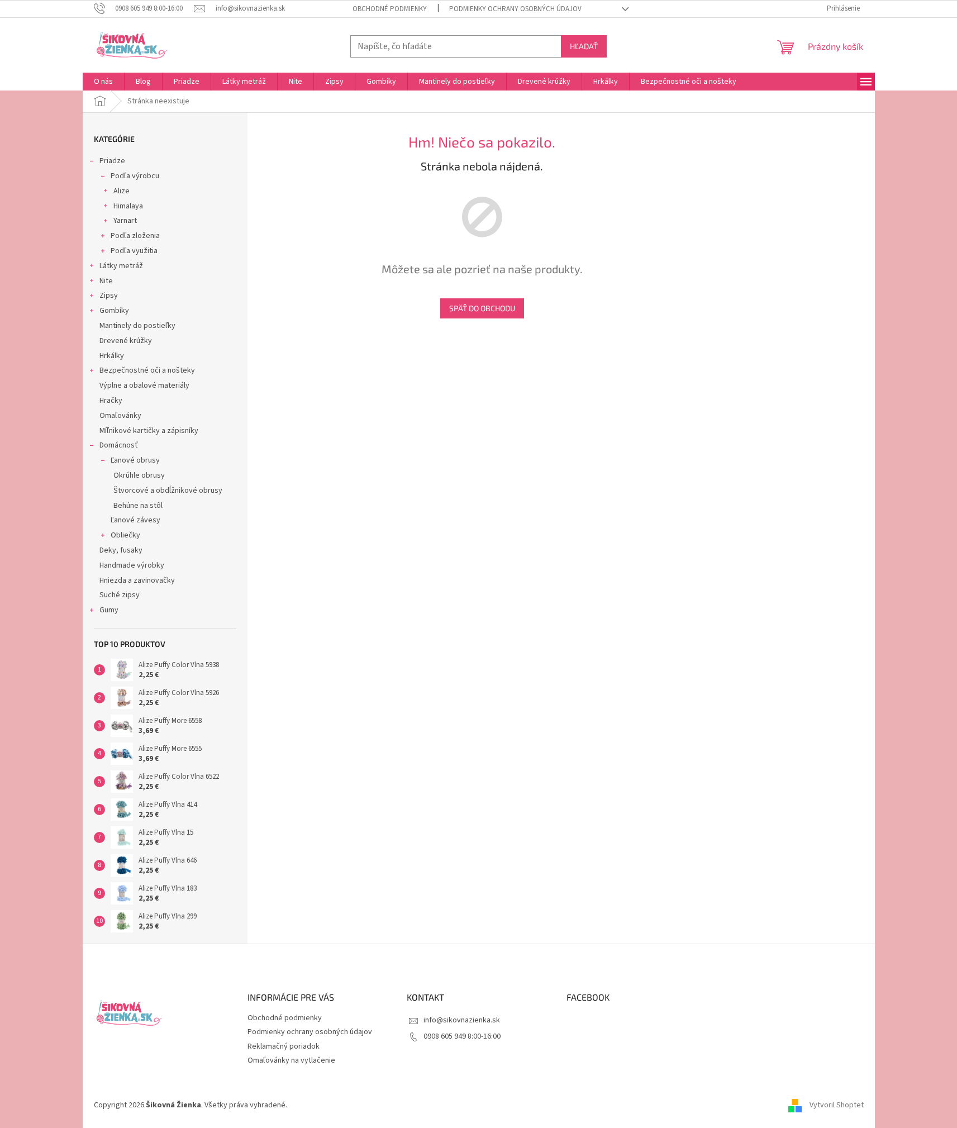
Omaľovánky (120, 415)
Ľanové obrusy (135, 460)
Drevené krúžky (125, 340)
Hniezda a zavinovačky (137, 580)
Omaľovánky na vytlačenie (291, 1060)
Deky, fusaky (120, 550)
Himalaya (128, 206)
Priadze (112, 160)
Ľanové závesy (135, 520)
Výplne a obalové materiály (144, 385)
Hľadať (584, 46)
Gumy (108, 610)
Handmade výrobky (131, 565)
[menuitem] (103, 82)
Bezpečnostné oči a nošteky (147, 370)
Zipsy (108, 295)
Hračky (110, 400)
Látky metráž (121, 266)
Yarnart (125, 220)
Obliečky (125, 535)
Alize (121, 191)
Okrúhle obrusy (139, 475)
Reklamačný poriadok (283, 1046)
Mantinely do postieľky (137, 325)
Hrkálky (111, 355)
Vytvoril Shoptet (837, 1105)
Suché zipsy (119, 595)
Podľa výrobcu (135, 176)
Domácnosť (118, 445)
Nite (106, 281)
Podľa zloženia (135, 235)
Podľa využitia (134, 250)
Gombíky (114, 310)
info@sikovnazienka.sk (461, 1020)
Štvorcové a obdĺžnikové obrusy (167, 490)
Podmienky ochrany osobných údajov (515, 9)
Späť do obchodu (482, 308)
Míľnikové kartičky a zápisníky (148, 430)
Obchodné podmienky (390, 9)
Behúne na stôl (138, 505)
